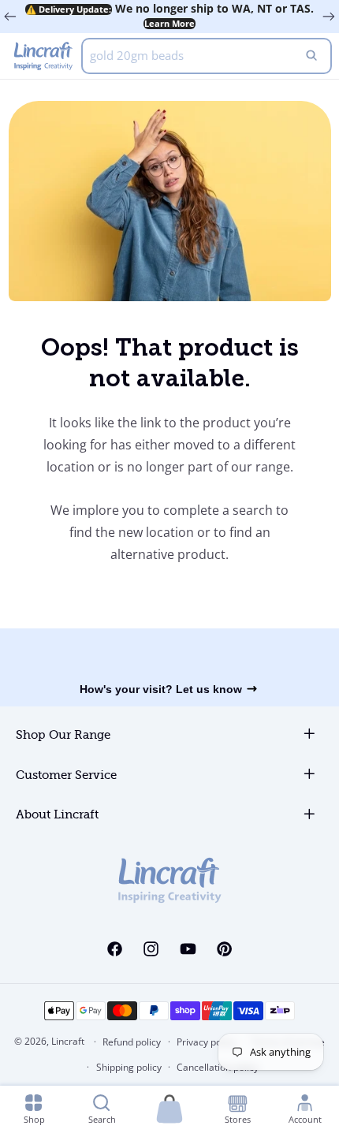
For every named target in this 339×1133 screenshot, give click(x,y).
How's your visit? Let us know (161, 689)
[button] (169, 1110)
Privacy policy (206, 1042)
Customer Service (66, 775)
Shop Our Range (63, 735)
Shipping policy (129, 1067)
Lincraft (67, 1041)
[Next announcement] (328, 16)
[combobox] (206, 56)
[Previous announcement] (10, 16)
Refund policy (131, 1042)
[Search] (311, 56)
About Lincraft (57, 815)
